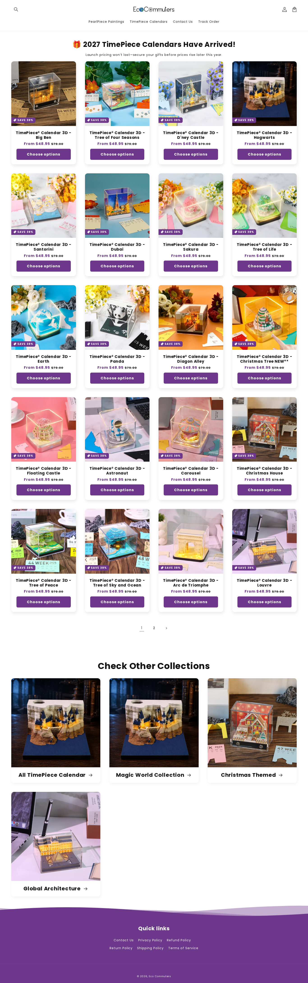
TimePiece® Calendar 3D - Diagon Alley (190, 359)
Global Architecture (52, 888)
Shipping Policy (150, 948)
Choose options (43, 154)
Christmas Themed (249, 775)
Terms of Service (183, 948)
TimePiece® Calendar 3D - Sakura (190, 247)
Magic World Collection (151, 775)
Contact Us (124, 940)
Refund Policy (179, 940)
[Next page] (166, 628)
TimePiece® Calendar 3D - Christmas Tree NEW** (264, 359)
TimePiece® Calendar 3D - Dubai (117, 247)
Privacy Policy (150, 940)
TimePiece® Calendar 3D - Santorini (43, 247)
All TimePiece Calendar (52, 775)
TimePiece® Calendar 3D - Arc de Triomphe (190, 583)
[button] (16, 9)
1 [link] (142, 627)
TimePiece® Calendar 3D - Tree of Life (264, 247)
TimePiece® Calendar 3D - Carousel (190, 471)
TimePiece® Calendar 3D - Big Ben (43, 135)
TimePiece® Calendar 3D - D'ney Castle (190, 135)
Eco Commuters (160, 976)
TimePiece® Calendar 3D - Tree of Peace (43, 583)
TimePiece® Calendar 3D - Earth (43, 359)
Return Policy (121, 948)
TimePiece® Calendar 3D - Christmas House (264, 471)
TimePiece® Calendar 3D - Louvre (264, 583)
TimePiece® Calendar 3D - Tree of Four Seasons (117, 135)
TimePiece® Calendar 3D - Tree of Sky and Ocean (117, 583)
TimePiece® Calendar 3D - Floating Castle (43, 471)
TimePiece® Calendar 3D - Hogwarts (264, 135)
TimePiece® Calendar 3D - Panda (117, 359)
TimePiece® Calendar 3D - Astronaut (117, 471)
